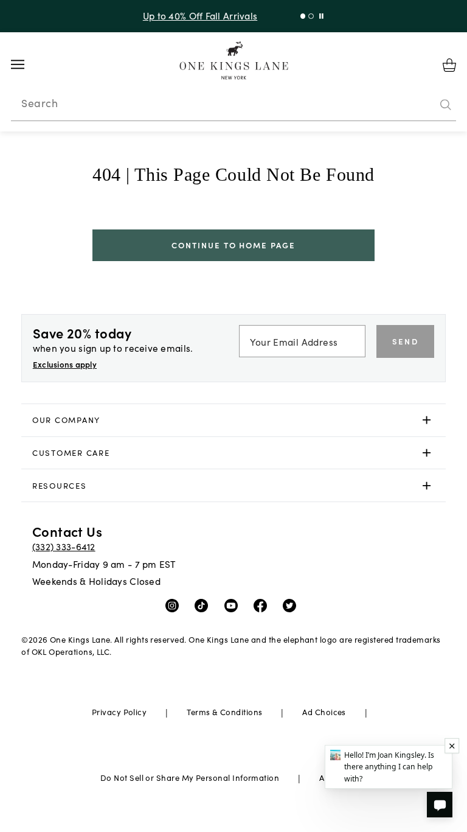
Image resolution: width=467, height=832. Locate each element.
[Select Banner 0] (303, 16)
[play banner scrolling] (321, 16)
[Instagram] (174, 605)
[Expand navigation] (27, 64)
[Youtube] (233, 605)
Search (39, 103)
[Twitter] (292, 605)
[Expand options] (427, 420)
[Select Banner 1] (311, 16)
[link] (233, 420)
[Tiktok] (204, 605)
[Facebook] (263, 605)
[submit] (445, 105)
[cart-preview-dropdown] (449, 65)
